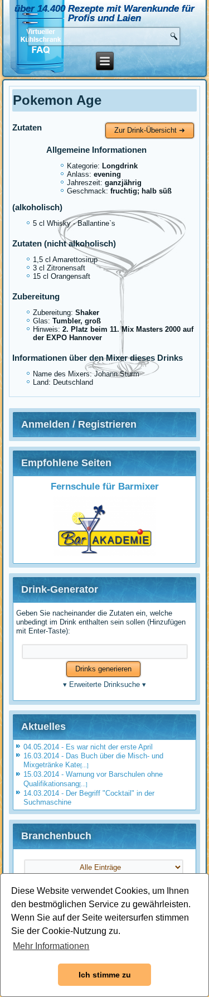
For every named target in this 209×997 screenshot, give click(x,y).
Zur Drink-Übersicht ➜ (149, 130)
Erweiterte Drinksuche (104, 684)
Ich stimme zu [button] (105, 974)
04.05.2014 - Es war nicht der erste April (88, 747)
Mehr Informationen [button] (51, 946)
